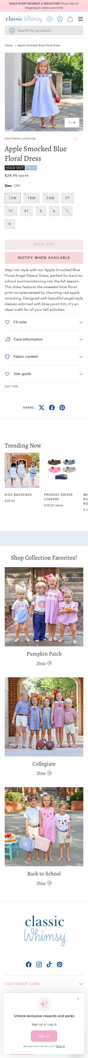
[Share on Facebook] (52, 407)
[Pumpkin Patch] (44, 606)
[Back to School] (44, 826)
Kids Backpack (18, 494)
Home (9, 45)
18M (31, 198)
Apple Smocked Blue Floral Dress (38, 45)
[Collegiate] (44, 716)
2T (67, 198)
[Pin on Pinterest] (62, 407)
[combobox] (44, 30)
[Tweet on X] (41, 407)
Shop (41, 663)
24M (50, 198)
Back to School (44, 873)
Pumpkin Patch (44, 653)
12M (13, 198)
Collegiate (44, 764)
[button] (70, 19)
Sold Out (44, 244)
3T (11, 211)
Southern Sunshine (20, 139)
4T (26, 211)
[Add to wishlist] (75, 139)
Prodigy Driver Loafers (58, 497)
